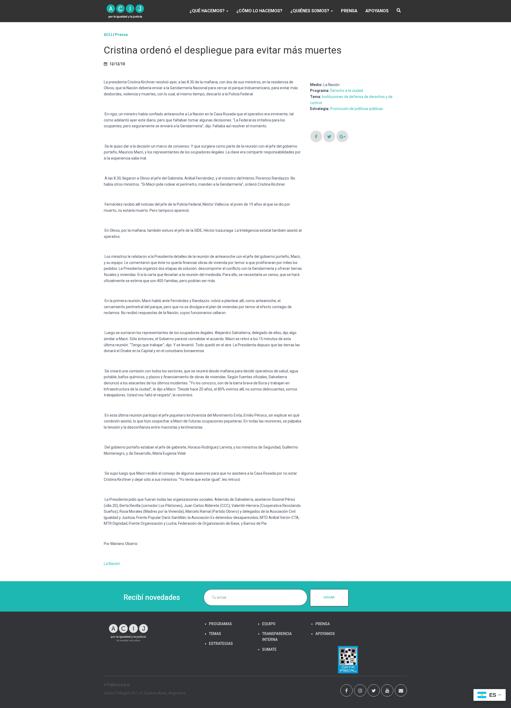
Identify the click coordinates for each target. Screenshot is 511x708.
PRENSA (349, 10)
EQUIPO (268, 624)
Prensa (121, 34)
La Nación (112, 563)
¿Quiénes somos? (310, 10)
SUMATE (269, 649)
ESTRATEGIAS (221, 643)
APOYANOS (377, 10)
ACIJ (108, 34)
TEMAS (215, 634)
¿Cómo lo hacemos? (259, 10)
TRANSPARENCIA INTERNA (277, 637)
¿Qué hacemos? (207, 10)
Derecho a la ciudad (346, 90)
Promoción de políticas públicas (356, 109)
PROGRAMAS (220, 624)
